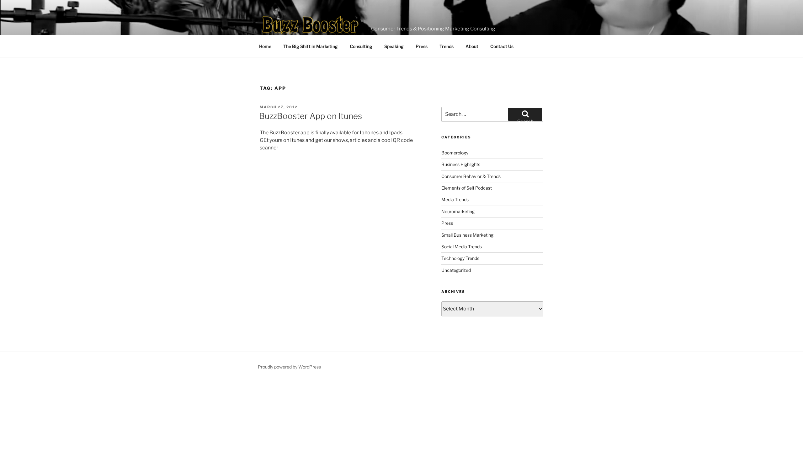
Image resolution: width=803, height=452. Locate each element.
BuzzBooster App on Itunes (310, 116)
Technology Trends (460, 258)
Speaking (394, 46)
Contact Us (501, 46)
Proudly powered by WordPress (289, 366)
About (471, 46)
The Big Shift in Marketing (310, 46)
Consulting (361, 46)
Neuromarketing (458, 211)
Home (265, 46)
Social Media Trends (461, 246)
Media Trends (455, 199)
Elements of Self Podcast (466, 188)
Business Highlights (460, 164)
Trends (446, 46)
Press (422, 46)
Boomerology (454, 152)
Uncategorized (456, 270)
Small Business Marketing (467, 235)
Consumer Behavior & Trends (471, 176)
